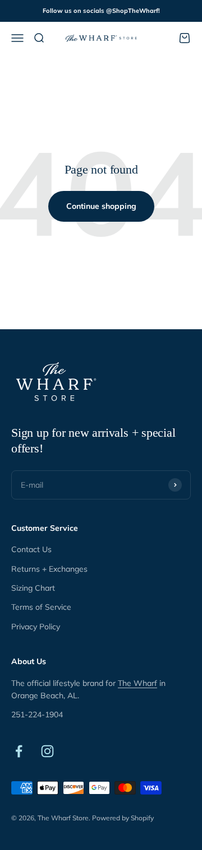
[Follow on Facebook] (18, 751)
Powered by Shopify (123, 818)
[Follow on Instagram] (47, 751)
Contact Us (31, 549)
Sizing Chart (33, 588)
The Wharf (137, 683)
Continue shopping (101, 206)
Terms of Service (41, 607)
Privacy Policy (35, 627)
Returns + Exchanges (49, 569)
